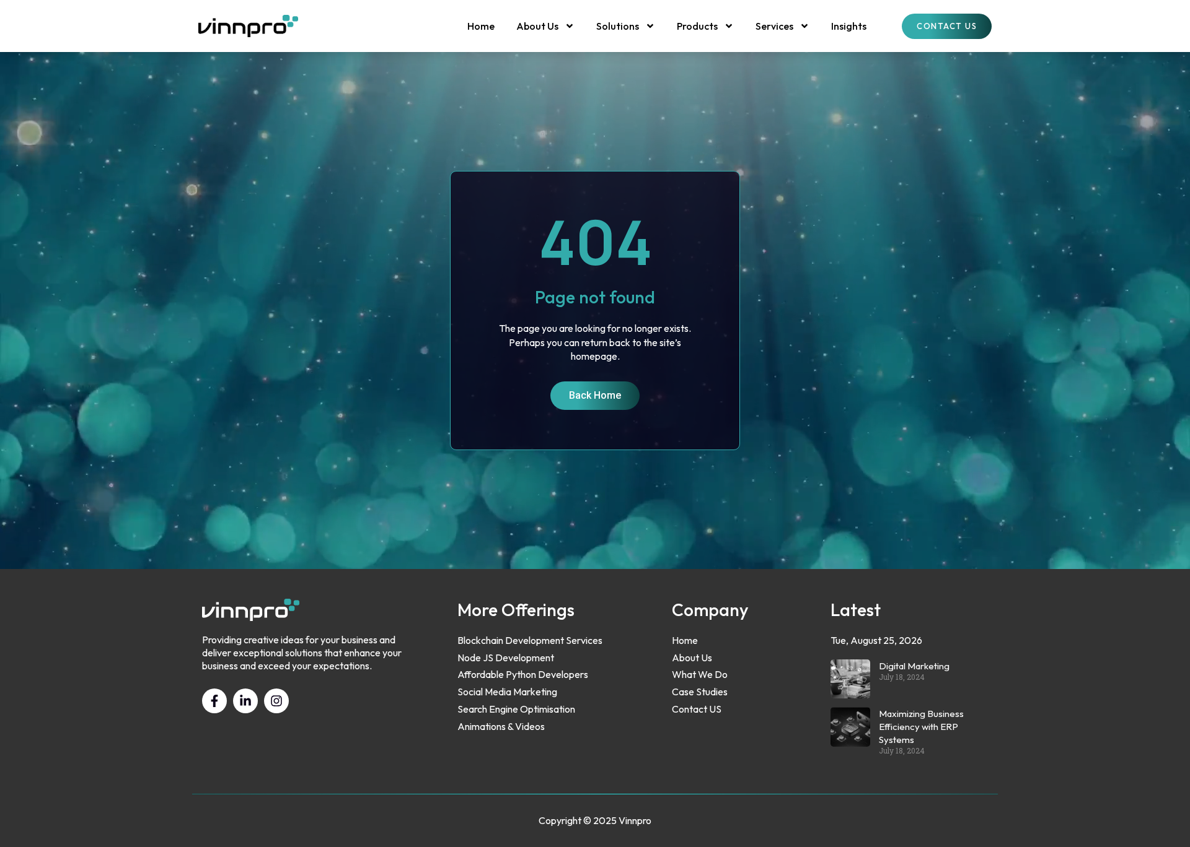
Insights (848, 26)
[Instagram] (276, 700)
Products (697, 26)
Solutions (617, 26)
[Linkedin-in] (245, 700)
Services (774, 26)
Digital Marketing (914, 666)
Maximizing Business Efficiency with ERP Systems (921, 726)
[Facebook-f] (214, 700)
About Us (537, 26)
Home (481, 26)
